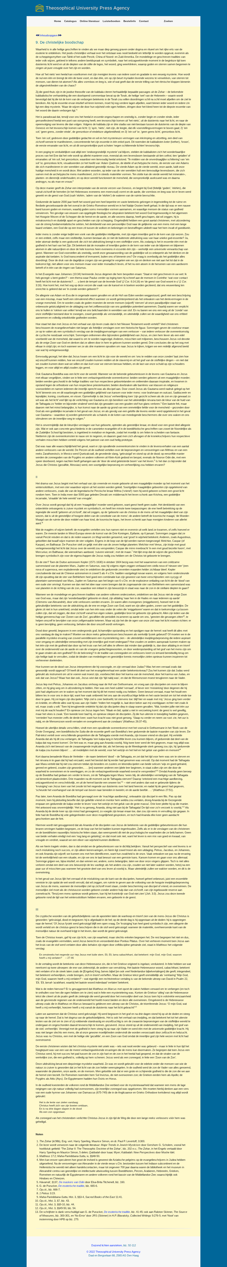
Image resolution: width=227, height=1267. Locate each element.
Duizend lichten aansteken (106, 1245)
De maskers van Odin (71, 1182)
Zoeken (168, 21)
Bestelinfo (129, 21)
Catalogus (70, 21)
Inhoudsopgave (49, 35)
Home (57, 21)
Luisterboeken (111, 21)
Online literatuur (89, 21)
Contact (144, 21)
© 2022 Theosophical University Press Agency (113, 1251)
